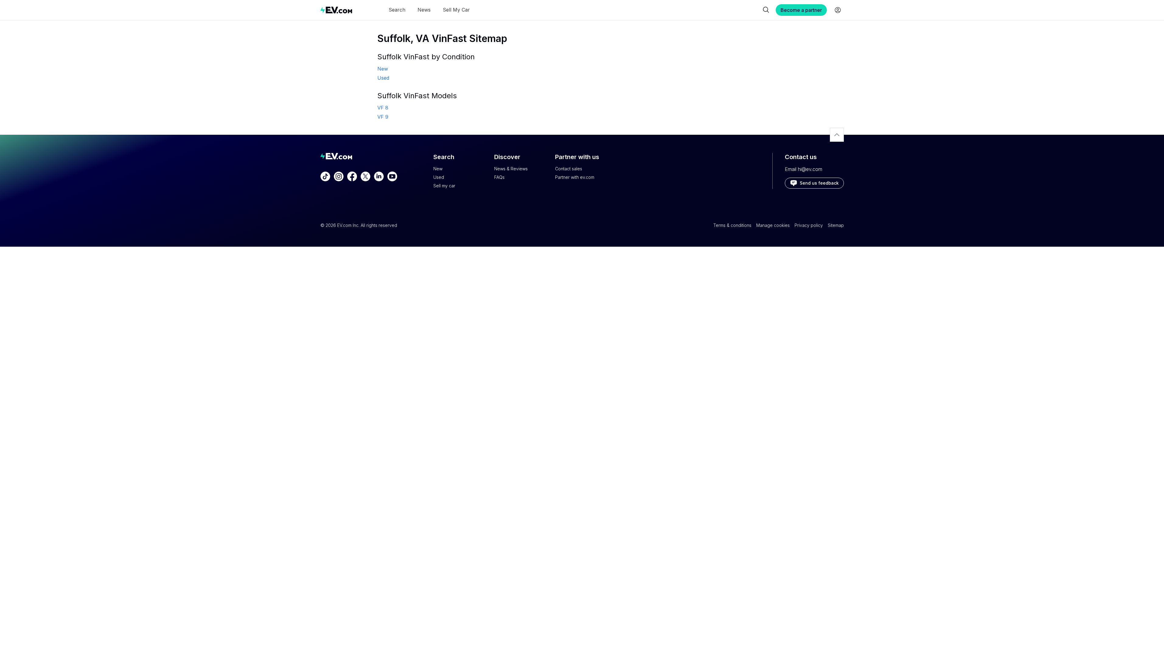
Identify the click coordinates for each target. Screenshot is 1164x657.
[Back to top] (837, 135)
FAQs (499, 177)
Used (438, 177)
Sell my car (444, 185)
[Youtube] (392, 176)
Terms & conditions (732, 225)
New (437, 168)
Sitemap (836, 225)
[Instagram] (339, 176)
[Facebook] (352, 176)
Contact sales (568, 168)
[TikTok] (325, 176)
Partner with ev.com (574, 177)
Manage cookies (773, 225)
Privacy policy (809, 225)
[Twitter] (365, 176)
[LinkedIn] (379, 176)
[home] (336, 10)
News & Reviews (511, 168)
